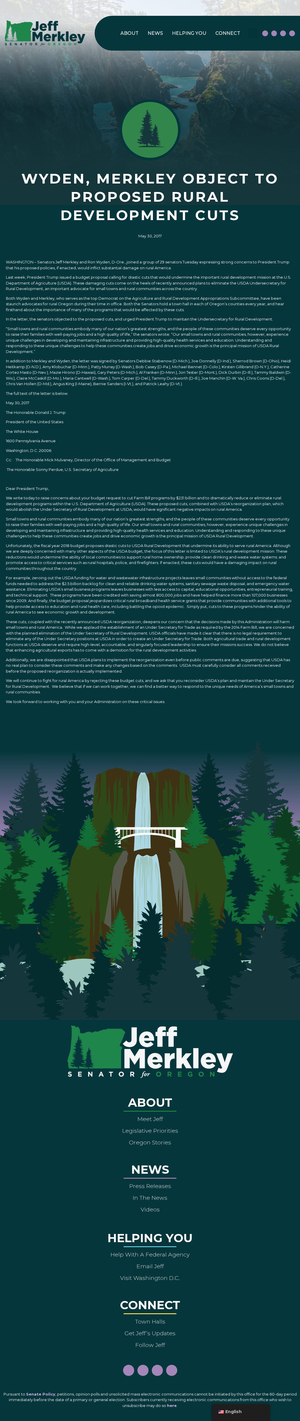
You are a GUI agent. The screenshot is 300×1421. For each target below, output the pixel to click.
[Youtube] (283, 33)
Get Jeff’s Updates (150, 1333)
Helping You (189, 33)
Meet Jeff (150, 1119)
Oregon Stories (150, 1142)
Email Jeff (150, 1266)
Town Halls (150, 1321)
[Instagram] (274, 33)
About (129, 33)
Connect (227, 33)
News (155, 33)
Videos (150, 1209)
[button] (253, 33)
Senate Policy (40, 1394)
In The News (150, 1198)
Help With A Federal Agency (150, 1254)
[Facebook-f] (265, 33)
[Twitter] (292, 33)
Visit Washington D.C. (150, 1278)
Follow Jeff (150, 1345)
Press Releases (150, 1186)
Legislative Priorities (150, 1131)
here (172, 1405)
